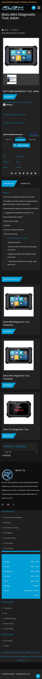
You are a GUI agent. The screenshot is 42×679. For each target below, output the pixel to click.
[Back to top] (38, 676)
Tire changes (8, 548)
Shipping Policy (29, 656)
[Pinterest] (31, 173)
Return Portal (8, 624)
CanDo (18, 167)
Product (15, 30)
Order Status (8, 629)
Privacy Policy (34, 652)
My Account (8, 641)
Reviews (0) (25, 183)
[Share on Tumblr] (27, 173)
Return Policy (4, 656)
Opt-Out (25, 652)
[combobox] (6, 455)
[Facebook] (3, 504)
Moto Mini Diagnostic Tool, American (16, 323)
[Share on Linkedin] (20, 173)
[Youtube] (8, 504)
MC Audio (7, 523)
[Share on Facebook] (12, 173)
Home (6, 30)
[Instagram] (13, 504)
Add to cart (23, 145)
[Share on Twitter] (16, 173)
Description (9, 183)
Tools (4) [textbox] (6, 455)
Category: (6, 162)
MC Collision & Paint (11, 528)
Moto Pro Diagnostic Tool (15, 429)
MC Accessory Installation (13, 517)
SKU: (4, 156)
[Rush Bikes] (13, 8)
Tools (18, 162)
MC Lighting (8, 533)
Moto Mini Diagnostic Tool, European (16, 377)
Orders (6, 646)
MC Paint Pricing (9, 538)
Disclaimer (17, 652)
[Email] (35, 173)
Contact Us (8, 608)
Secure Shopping (16, 656)
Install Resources (10, 618)
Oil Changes (8, 543)
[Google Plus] (24, 173)
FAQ (5, 613)
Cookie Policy (7, 652)
